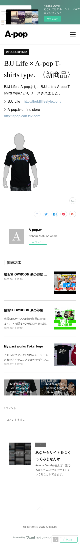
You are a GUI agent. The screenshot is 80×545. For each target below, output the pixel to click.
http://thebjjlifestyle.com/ (42, 101)
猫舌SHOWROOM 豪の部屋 (23, 310)
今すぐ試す (52, 18)
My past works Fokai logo (23, 346)
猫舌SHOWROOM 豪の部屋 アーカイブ (31, 274)
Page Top (40, 509)
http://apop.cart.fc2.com (22, 115)
